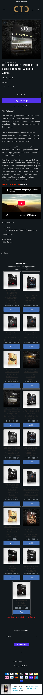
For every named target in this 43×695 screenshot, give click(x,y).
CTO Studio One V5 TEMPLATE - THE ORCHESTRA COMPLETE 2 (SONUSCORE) (12, 532)
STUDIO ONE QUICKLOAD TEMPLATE (21, 602)
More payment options (21, 106)
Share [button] (6, 253)
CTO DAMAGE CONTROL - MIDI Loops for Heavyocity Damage (31, 374)
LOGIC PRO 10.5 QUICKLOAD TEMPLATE (31, 568)
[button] (4, 10)
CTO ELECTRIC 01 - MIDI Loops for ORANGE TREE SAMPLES (25, 688)
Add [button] (12, 309)
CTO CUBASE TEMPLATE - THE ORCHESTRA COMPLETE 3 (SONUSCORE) (12, 374)
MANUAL (24, 184)
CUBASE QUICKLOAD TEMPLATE (12, 568)
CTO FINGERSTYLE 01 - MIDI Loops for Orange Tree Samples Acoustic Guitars (12, 414)
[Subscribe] (36, 636)
